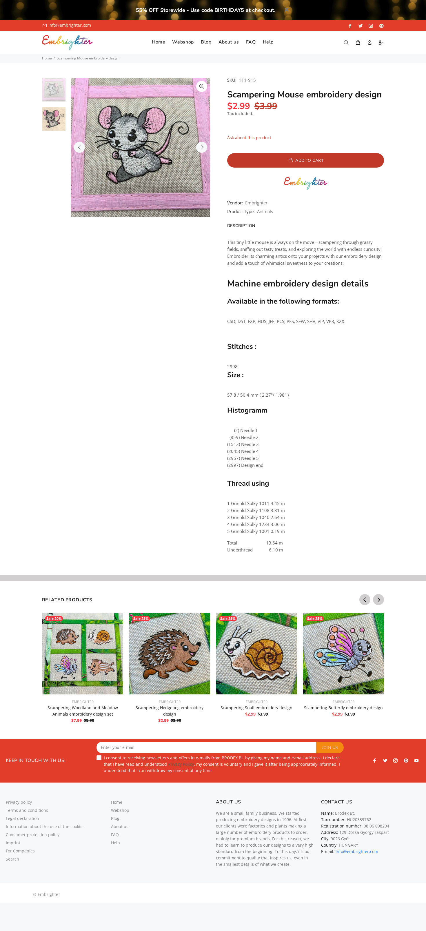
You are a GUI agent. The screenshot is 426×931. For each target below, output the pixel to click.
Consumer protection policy (32, 834)
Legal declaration (22, 818)
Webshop (120, 810)
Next (201, 147)
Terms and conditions (27, 810)
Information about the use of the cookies (45, 826)
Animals (265, 211)
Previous (79, 147)
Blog (115, 818)
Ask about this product (249, 137)
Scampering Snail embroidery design (256, 707)
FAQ (115, 834)
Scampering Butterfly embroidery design (343, 707)
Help (115, 842)
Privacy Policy (181, 764)
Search (12, 859)
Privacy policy (19, 802)
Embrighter (256, 203)
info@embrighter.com (69, 25)
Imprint (13, 842)
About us (119, 826)
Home (47, 58)
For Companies (20, 851)
